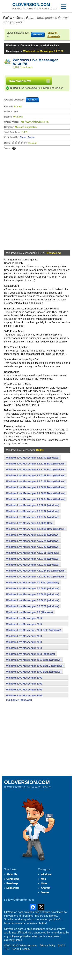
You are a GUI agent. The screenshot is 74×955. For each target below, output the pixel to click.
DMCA (61, 945)
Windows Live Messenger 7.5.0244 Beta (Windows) (35, 570)
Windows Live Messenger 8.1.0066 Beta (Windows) (35, 493)
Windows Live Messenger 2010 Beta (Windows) (33, 659)
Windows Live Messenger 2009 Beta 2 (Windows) (34, 665)
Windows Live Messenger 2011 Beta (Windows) (33, 630)
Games (45, 892)
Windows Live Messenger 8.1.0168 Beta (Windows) (35, 475)
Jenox (26, 949)
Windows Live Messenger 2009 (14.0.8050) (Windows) (24, 698)
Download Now (20, 81)
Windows (11, 45)
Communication (30, 45)
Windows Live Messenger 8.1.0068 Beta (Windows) (35, 487)
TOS (6, 949)
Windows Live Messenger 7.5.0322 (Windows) (32, 546)
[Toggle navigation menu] (63, 6)
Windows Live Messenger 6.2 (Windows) (29, 612)
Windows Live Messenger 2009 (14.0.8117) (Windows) (24, 680)
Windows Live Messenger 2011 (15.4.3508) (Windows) (24, 650)
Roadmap (12, 883)
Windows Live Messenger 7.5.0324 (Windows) (32, 541)
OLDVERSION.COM (31, 4)
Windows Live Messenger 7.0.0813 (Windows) (32, 600)
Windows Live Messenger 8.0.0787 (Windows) (32, 517)
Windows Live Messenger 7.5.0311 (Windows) (32, 552)
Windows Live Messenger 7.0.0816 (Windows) (32, 594)
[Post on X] (14, 148)
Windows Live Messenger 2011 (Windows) (30, 654)
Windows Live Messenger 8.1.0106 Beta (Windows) (35, 481)
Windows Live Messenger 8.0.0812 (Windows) (32, 505)
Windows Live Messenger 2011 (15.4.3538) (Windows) (24, 644)
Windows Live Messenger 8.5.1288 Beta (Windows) (35, 463)
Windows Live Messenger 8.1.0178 (36, 62)
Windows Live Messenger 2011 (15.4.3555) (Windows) (24, 638)
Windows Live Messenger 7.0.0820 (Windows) (32, 588)
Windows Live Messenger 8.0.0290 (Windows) (32, 535)
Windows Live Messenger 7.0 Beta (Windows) (32, 582)
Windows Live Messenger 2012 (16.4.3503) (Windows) (24, 626)
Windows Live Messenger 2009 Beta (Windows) (33, 671)
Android (45, 888)
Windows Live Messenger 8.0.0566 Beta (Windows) (35, 529)
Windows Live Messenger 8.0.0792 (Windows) (32, 511)
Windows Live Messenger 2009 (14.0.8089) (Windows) (24, 686)
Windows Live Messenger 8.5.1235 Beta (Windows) (35, 469)
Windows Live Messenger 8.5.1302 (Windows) (32, 457)
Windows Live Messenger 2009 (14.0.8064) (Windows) (24, 692)
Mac (43, 878)
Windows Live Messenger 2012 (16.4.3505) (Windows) (24, 620)
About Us (11, 874)
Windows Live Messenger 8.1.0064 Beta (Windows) (35, 499)
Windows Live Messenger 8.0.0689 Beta (29, 523)
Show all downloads (53, 34)
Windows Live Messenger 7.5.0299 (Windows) (32, 564)
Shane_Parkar (27, 137)
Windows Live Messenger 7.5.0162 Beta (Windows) (35, 576)
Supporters (13, 888)
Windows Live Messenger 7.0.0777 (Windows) (32, 606)
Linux (44, 883)
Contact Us (13, 878)
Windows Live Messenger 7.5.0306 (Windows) (32, 558)
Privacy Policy (47, 945)
